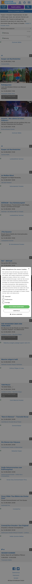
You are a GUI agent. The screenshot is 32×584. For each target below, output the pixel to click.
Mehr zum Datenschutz (13, 293)
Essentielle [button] (16, 310)
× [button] (28, 268)
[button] (16, 314)
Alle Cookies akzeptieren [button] (16, 306)
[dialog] (16, 292)
